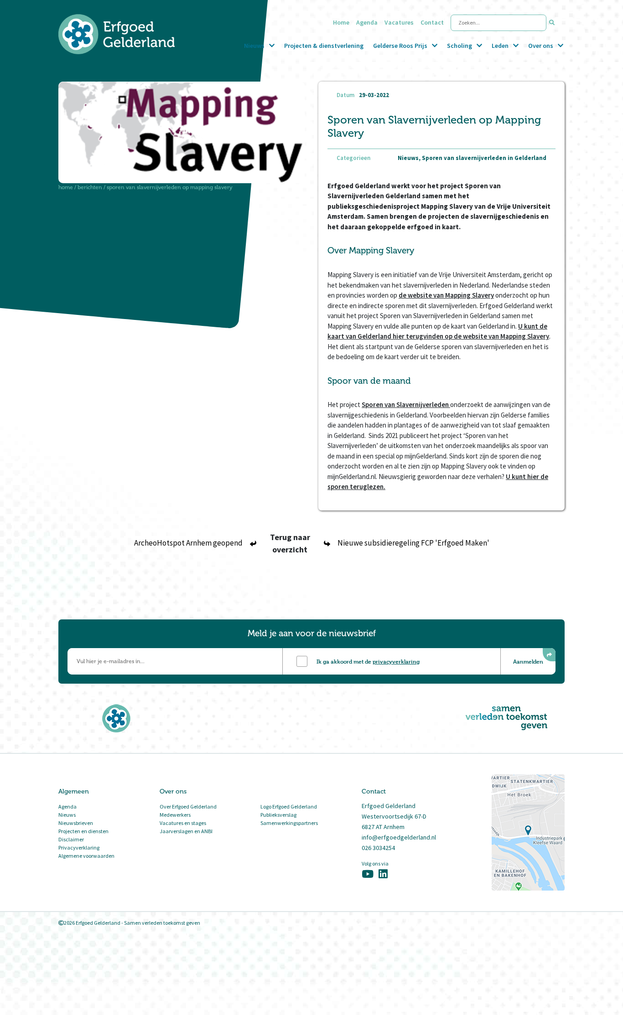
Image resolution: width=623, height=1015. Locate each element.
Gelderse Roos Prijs (400, 45)
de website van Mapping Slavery (446, 295)
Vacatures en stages (183, 822)
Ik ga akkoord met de (368, 661)
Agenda (367, 22)
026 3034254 (378, 848)
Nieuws (254, 45)
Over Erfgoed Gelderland (188, 806)
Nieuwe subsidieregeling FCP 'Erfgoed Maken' (413, 543)
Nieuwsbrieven (75, 822)
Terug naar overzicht (290, 543)
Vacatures (399, 22)
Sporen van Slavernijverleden (406, 404)
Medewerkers (175, 814)
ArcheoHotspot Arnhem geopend (188, 543)
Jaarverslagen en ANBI (186, 831)
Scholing (459, 45)
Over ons (540, 45)
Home (341, 22)
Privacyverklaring (78, 847)
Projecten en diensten (83, 831)
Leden (500, 45)
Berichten (90, 187)
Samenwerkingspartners (289, 822)
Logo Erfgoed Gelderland (288, 806)
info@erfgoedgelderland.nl (399, 837)
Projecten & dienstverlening (323, 45)
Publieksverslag (278, 814)
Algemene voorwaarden (86, 855)
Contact (432, 22)
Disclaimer (71, 839)
